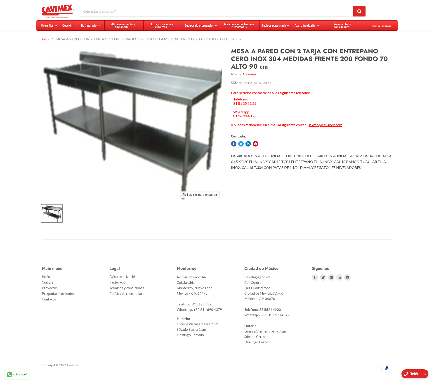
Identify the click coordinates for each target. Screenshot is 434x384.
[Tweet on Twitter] (241, 144)
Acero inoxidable (305, 25)
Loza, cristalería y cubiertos (162, 25)
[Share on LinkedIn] (248, 144)
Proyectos (50, 288)
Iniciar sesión (381, 26)
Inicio (46, 39)
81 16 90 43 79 (244, 116)
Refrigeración (90, 25)
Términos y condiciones (126, 288)
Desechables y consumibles (342, 25)
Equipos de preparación (200, 25)
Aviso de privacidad (123, 277)
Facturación (118, 282)
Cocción (67, 25)
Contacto (49, 299)
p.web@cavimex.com (325, 125)
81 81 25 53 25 (244, 103)
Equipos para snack (274, 25)
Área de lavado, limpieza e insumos (239, 25)
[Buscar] (359, 11)
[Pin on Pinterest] (255, 144)
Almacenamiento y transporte (123, 25)
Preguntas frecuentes (58, 293)
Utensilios (47, 25)
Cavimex (250, 74)
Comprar (48, 282)
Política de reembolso (125, 293)
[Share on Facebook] (233, 144)
